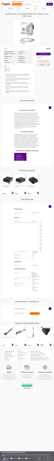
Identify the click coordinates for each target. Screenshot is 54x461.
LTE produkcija (21, 62)
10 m (9, 71)
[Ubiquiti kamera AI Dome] (46, 330)
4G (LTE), (34, 212)
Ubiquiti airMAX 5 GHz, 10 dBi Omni (36, 352)
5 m (5, 71)
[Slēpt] (50, 107)
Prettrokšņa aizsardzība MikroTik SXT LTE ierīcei (39, 357)
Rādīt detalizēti (5, 459)
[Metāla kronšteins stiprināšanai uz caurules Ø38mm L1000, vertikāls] (8, 330)
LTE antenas (27, 8)
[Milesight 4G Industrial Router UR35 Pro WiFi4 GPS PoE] (20, 179)
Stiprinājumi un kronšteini (9, 357)
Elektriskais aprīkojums (8, 355)
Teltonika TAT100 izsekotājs (35, 355)
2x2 (5, 67)
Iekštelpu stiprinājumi (22, 355)
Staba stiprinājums (35, 289)
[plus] (50, 51)
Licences (5, 358)
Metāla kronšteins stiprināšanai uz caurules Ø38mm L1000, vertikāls (7, 337)
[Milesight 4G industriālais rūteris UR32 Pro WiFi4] (33, 179)
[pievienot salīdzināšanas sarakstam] (30, 49)
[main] (6, 4)
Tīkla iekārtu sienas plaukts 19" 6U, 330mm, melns (39, 358)
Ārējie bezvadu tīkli (7, 354)
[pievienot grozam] (12, 193)
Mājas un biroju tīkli (7, 352)
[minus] (37, 51)
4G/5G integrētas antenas (22, 352)
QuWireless (10, 8)
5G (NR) (37, 212)
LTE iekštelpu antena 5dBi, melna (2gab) (37, 354)
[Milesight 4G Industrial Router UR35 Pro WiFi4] (8, 179)
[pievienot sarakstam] (32, 49)
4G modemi (20, 359)
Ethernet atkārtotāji (21, 358)
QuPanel (43, 8)
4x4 (8, 67)
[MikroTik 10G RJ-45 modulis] (20, 330)
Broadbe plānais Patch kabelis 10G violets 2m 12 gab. (40, 359)
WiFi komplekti (20, 354)
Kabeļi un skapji (7, 359)
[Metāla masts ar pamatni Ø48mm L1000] (33, 330)
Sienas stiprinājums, (35, 286)
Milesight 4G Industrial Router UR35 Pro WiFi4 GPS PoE (20, 185)
